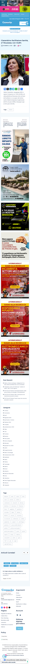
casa (23, 496)
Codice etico (16, 14)
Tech (5, 431)
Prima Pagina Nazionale (10, 480)
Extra (5, 475)
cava (5, 499)
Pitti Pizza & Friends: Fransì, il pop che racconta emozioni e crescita (15, 399)
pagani (14, 522)
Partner (22, 14)
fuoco (5, 509)
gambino (19, 509)
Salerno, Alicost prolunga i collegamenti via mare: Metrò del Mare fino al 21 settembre (14, 383)
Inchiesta (6, 471)
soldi (13, 537)
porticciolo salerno (9, 531)
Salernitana (19, 597)
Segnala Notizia (5, 15)
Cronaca (6, 410)
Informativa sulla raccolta (8, 662)
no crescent (7, 518)
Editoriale (6, 443)
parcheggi (21, 522)
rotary (11, 534)
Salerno (6, 466)
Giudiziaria (6, 457)
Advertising (4, 14)
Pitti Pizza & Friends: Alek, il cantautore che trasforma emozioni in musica (14, 395)
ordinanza (15, 518)
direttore (6, 506)
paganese (6, 522)
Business (6, 436)
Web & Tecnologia (8, 452)
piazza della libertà (16, 525)
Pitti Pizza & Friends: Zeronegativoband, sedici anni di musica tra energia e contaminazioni (15, 31)
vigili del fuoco (8, 544)
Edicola (19, 628)
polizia (6, 528)
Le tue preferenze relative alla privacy (15, 660)
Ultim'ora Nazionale (8, 473)
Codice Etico (4, 615)
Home (17, 593)
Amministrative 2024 (9, 455)
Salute (5, 459)
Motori (5, 468)
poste (23, 531)
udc (10, 541)
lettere (18, 512)
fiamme (21, 506)
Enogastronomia (8, 450)
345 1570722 (4, 604)
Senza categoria (8, 441)
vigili (15, 541)
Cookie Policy (5, 639)
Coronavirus (7, 413)
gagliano (12, 509)
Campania (6, 485)
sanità (5, 448)
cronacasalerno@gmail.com (7, 599)
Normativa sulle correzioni (5, 621)
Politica (6, 462)
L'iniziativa (6, 478)
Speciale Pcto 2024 (8, 445)
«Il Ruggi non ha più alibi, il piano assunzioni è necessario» (8, 124)
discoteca (13, 506)
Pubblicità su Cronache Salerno (7, 625)
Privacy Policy (4, 636)
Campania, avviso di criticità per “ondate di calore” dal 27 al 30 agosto (14, 387)
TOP (5, 541)
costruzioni (7, 503)
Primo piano (7, 438)
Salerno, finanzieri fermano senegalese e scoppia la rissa (22, 124)
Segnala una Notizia (6, 613)
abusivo (6, 496)
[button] (27, 23)
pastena (6, 525)
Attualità (6, 424)
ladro (13, 512)
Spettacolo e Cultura (9, 420)
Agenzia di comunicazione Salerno (15, 655)
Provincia (6, 434)
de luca (21, 503)
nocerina (19, 515)
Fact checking (4, 618)
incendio (6, 512)
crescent (15, 503)
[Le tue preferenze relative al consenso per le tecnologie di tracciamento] (27, 661)
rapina (6, 534)
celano (17, 499)
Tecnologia (6, 464)
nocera (12, 515)
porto (17, 531)
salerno (18, 534)
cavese (11, 499)
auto (12, 496)
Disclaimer (10, 14)
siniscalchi (7, 537)
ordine (22, 518)
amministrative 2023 (9, 427)
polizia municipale (15, 528)
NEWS (10, 109)
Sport (5, 415)
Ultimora (6, 482)
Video (5, 429)
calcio (17, 496)
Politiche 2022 (7, 422)
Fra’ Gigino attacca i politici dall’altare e (13, 571)
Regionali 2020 (7, 417)
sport (19, 537)
